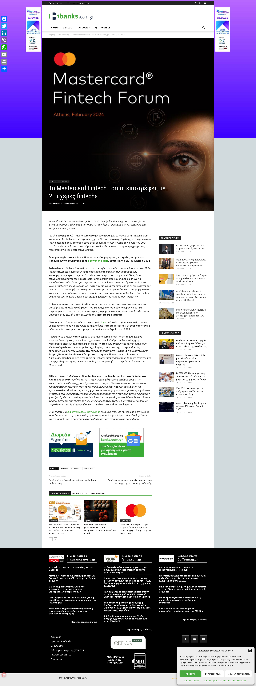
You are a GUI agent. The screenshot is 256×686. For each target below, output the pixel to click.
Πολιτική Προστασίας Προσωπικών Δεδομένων (225, 680)
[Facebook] (195, 3)
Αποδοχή (190, 674)
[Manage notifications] (3, 674)
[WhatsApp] (4, 47)
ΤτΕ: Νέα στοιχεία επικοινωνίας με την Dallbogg (71, 568)
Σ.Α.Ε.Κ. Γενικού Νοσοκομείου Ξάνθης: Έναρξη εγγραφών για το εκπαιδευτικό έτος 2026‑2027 (125, 619)
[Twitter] (4, 26)
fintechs (64, 469)
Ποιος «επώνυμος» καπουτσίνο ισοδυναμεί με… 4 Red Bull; (176, 568)
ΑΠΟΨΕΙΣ (83, 27)
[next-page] (55, 539)
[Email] (4, 54)
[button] (250, 650)
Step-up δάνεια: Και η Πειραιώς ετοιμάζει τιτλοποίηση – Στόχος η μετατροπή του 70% (191, 313)
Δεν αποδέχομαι (213, 674)
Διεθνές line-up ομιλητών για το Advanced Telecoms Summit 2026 (191, 406)
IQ (96, 27)
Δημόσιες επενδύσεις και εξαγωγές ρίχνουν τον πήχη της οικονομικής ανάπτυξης (130, 482)
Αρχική (52, 34)
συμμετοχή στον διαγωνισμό (83, 411)
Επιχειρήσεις (63, 34)
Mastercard (75, 469)
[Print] (4, 61)
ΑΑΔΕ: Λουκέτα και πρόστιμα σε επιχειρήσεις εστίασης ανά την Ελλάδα (181, 610)
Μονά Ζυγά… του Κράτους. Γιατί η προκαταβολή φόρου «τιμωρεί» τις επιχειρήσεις (191, 263)
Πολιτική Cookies (191, 680)
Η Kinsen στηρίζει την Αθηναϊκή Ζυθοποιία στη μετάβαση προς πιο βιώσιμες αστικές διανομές (183, 589)
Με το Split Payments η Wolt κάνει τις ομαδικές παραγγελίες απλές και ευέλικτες (180, 600)
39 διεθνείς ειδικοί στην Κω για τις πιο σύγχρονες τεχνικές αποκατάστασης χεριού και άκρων (125, 570)
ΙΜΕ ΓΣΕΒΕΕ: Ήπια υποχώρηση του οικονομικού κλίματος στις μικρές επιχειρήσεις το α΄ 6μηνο (191, 376)
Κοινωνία (53, 521)
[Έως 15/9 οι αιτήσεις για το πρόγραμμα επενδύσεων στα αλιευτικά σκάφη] (166, 392)
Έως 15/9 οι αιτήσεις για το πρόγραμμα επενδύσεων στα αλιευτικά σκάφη (189, 391)
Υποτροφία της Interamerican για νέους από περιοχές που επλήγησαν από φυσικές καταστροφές (71, 611)
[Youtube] (205, 3)
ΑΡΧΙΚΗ (55, 27)
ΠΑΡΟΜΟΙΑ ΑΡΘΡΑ (60, 493)
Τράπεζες (88, 521)
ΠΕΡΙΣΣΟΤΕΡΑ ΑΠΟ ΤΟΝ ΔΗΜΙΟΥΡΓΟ (89, 493)
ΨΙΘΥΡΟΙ (105, 27)
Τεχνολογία (65, 181)
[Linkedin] (200, 3)
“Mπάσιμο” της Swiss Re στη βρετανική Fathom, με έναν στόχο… (72, 482)
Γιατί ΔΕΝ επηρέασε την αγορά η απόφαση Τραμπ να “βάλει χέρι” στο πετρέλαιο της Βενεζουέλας (191, 343)
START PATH (89, 469)
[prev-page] (51, 539)
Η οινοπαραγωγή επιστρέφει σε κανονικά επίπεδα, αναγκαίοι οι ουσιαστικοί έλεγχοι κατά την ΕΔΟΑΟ (182, 578)
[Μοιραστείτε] (4, 68)
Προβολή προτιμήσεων (238, 674)
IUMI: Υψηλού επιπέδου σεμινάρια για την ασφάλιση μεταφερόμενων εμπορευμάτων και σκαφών (72, 600)
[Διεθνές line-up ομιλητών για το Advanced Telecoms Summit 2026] (166, 407)
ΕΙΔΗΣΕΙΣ (67, 27)
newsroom (57, 203)
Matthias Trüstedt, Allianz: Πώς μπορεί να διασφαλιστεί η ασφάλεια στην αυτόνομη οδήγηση (72, 578)
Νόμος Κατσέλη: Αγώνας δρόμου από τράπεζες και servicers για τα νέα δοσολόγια (191, 278)
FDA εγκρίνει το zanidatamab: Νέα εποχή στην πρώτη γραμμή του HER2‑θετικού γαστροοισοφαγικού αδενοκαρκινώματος (127, 594)
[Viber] (4, 40)
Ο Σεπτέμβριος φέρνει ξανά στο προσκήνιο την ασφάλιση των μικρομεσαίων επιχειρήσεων (67, 589)
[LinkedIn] (4, 33)
